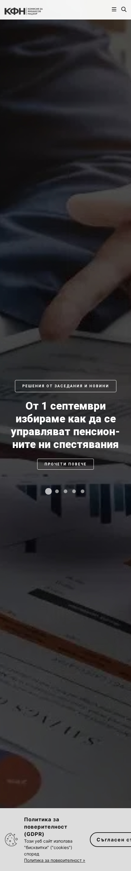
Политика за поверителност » (54, 860)
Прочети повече (65, 464)
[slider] (65, 441)
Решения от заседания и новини (65, 386)
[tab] (48, 491)
